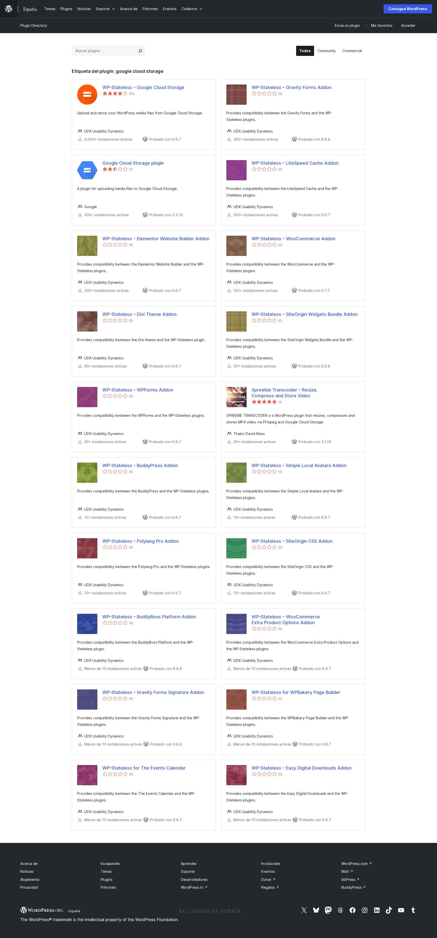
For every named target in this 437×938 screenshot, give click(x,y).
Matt (347, 871)
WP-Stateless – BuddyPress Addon (140, 465)
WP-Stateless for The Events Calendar (144, 768)
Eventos (268, 871)
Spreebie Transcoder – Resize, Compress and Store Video (285, 392)
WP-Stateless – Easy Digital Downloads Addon (302, 768)
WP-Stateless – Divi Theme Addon (139, 314)
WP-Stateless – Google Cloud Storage (143, 87)
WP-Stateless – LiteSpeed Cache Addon (295, 163)
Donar (268, 879)
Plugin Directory (33, 25)
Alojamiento (30, 879)
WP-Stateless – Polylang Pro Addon (140, 541)
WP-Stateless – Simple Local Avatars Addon (299, 465)
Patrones (108, 887)
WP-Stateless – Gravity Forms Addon (292, 87)
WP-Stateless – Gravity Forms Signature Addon (153, 692)
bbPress (350, 879)
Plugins (107, 879)
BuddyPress (353, 887)
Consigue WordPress (407, 9)
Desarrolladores (194, 879)
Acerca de (29, 863)
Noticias (27, 871)
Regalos (270, 887)
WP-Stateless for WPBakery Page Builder (296, 692)
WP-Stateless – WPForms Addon (137, 389)
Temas (106, 871)
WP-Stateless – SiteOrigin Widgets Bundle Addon (305, 314)
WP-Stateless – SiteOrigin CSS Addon (292, 541)
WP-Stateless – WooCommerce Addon (293, 238)
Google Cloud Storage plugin (133, 163)
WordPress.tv (194, 887)
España (74, 911)
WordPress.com (356, 863)
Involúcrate (270, 863)
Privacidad (29, 887)
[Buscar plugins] (140, 51)
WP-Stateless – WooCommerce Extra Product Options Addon (286, 619)
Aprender (189, 863)
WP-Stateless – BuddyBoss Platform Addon (149, 616)
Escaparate (110, 863)
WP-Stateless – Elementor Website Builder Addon (155, 238)
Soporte (188, 871)
